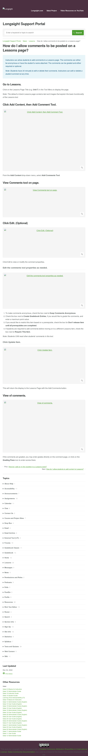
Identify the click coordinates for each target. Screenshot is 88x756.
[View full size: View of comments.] (44, 426)
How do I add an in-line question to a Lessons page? (28, 466)
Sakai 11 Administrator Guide (12, 731)
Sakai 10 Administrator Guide (12, 691)
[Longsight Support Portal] (8, 9)
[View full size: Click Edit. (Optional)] (44, 242)
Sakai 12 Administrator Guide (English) (15, 702)
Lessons (32, 41)
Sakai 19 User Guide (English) (12, 708)
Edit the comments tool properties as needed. (25, 268)
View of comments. (14, 395)
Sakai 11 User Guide (9, 733)
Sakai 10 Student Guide (10, 695)
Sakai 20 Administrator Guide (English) (15, 714)
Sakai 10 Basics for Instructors (12, 700)
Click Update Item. (12, 342)
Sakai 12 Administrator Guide (12, 735)
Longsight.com (37, 10)
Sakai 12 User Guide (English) (12, 704)
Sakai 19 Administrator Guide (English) (15, 706)
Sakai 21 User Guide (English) (12, 723)
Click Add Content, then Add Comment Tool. (29, 104)
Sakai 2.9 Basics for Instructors (12, 689)
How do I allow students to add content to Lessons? (65, 469)
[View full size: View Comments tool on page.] (44, 202)
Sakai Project (52, 10)
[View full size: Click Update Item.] (44, 365)
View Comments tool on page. (21, 182)
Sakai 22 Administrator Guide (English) (15, 729)
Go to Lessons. (12, 84)
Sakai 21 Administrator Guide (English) (15, 725)
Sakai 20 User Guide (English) (12, 716)
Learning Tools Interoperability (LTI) (14, 698)
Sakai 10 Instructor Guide (11, 693)
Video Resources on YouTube (72, 10)
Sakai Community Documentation (21, 751)
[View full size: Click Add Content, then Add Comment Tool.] (44, 139)
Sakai (25, 41)
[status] (44, 66)
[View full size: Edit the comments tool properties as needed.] (44, 290)
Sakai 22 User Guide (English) (12, 727)
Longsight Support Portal (12, 41)
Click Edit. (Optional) (15, 223)
